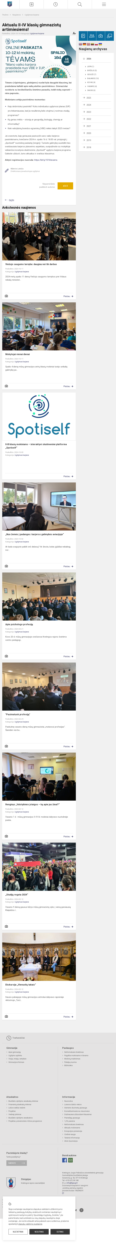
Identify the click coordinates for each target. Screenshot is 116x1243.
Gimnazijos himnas (16, 1062)
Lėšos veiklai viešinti (16, 1108)
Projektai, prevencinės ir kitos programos (25, 1121)
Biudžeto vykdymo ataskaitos (20, 1118)
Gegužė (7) (91, 74)
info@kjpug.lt (72, 1183)
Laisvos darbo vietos (72, 1104)
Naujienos (16, 15)
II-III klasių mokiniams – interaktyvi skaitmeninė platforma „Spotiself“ (36, 446)
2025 (89, 98)
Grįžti (11, 200)
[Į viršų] (81, 1210)
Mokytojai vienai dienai (17, 354)
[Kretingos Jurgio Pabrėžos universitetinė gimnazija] (9, 4)
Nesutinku (39, 1232)
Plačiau (67, 296)
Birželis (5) (92, 70)
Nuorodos (68, 1101)
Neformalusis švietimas (74, 1052)
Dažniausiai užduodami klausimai (78, 1114)
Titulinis (5, 15)
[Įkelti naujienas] (32, 4)
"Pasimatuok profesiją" (17, 714)
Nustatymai (18, 1232)
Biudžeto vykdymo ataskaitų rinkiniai (23, 1101)
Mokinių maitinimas (72, 1059)
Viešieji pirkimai (14, 1114)
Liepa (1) (90, 67)
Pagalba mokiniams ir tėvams (76, 1055)
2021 (89, 126)
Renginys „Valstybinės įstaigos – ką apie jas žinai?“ (32, 804)
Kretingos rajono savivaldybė (33, 1183)
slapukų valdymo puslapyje (30, 1224)
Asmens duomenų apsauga (75, 1108)
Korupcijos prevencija (73, 1131)
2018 (89, 147)
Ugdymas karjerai (32, 15)
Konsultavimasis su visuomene (77, 1111)
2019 (89, 140)
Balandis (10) (93, 78)
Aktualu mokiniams (72, 1128)
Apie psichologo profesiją (19, 624)
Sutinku (60, 1232)
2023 (89, 112)
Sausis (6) (91, 90)
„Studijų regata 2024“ (16, 894)
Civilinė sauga (70, 1134)
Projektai (12, 1111)
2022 (89, 119)
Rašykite (12, 1163)
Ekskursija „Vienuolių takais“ (20, 984)
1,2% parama (69, 1121)
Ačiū (65, 186)
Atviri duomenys (71, 1141)
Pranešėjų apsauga (72, 1118)
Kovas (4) (91, 82)
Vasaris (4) (92, 86)
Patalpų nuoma (70, 1062)
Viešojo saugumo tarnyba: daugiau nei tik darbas (31, 264)
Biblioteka (68, 1065)
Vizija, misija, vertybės (17, 1059)
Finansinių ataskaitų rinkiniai (19, 1104)
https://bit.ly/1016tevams (45, 160)
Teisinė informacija (72, 1138)
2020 (89, 133)
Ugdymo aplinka (15, 1055)
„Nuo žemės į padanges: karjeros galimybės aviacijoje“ (34, 534)
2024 (89, 105)
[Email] (70, 1160)
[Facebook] (64, 1160)
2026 (89, 59)
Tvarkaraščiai (18, 1038)
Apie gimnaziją (14, 1052)
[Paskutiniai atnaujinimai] (56, 4)
